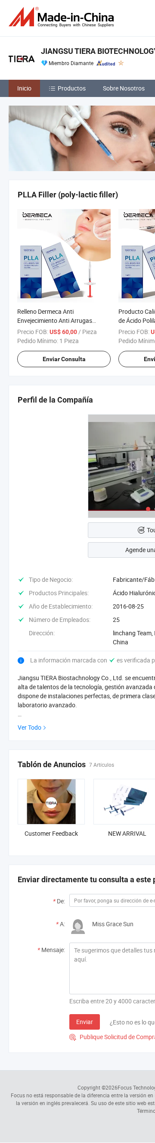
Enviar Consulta (64, 359)
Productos (72, 88)
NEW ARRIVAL (127, 833)
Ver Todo (29, 727)
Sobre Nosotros (124, 88)
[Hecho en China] (63, 17)
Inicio (24, 88)
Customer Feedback (51, 833)
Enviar (84, 1022)
